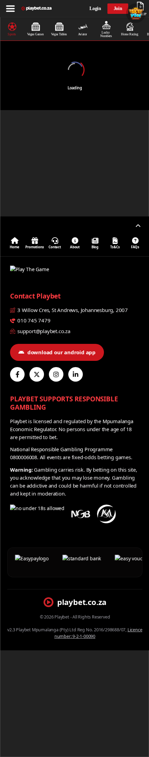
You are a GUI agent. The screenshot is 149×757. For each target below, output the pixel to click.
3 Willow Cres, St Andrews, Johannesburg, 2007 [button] (72, 309)
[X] (36, 374)
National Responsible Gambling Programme (61, 449)
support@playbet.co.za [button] (43, 331)
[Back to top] (137, 225)
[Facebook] (17, 374)
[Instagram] (56, 374)
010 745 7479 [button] (33, 320)
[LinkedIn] (75, 374)
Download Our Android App (61, 352)
